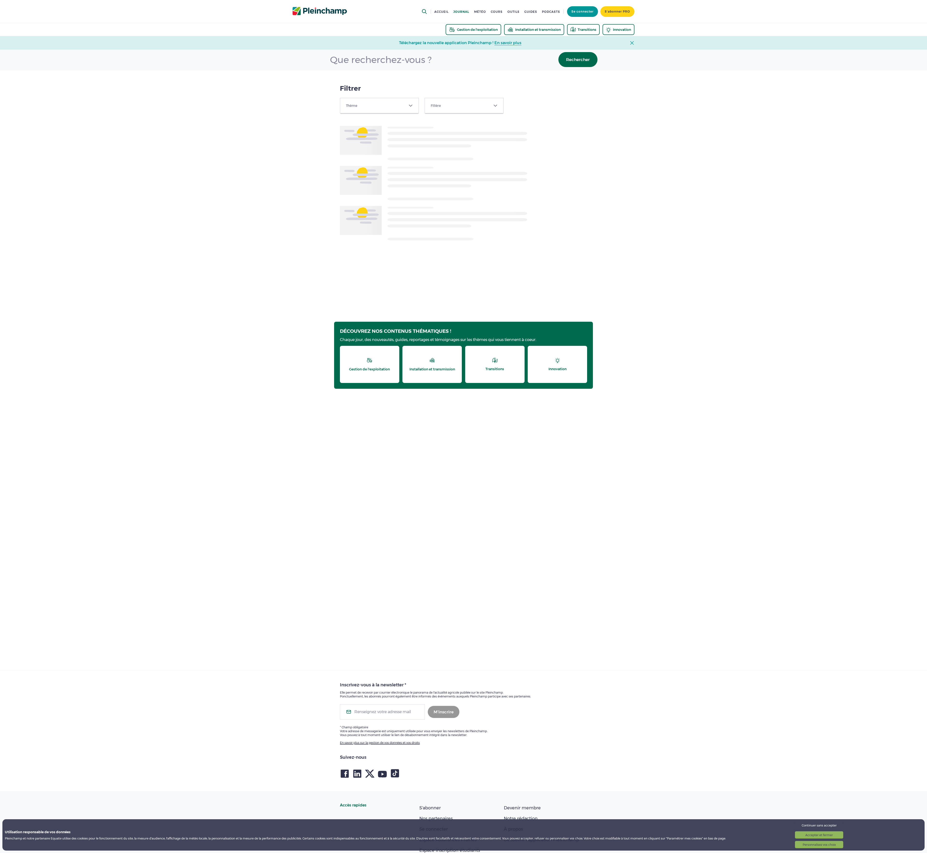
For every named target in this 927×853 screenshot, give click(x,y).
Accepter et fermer (819, 835)
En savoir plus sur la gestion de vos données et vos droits (380, 742)
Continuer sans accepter (819, 825)
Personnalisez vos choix (819, 844)
